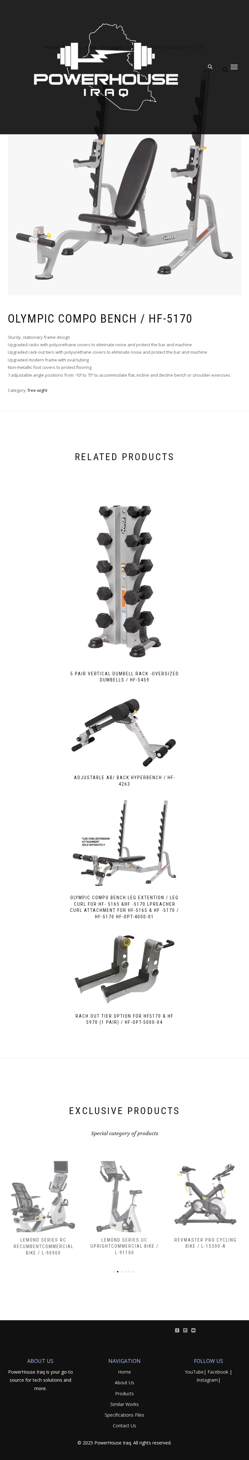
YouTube (194, 1372)
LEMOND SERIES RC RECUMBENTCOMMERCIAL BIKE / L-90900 (44, 1246)
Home (124, 1372)
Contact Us (124, 1425)
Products (124, 1393)
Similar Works (124, 1404)
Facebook (218, 1372)
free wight (37, 390)
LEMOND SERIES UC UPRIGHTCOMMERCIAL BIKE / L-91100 (124, 1246)
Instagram (207, 1380)
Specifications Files (124, 1415)
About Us (124, 1382)
